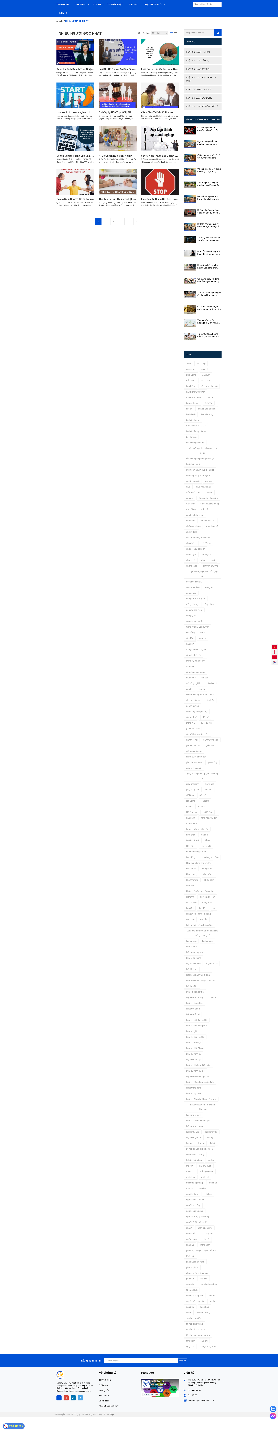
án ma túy (191, 369)
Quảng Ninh (191, 1290)
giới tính (190, 795)
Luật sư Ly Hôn (193, 1093)
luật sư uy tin (211, 1132)
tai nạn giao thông (194, 1324)
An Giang (201, 363)
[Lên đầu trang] (241, 1427)
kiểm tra (190, 897)
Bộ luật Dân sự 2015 (196, 425)
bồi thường (191, 437)
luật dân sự (207, 941)
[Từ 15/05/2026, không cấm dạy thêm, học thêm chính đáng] (190, 336)
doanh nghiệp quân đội (196, 711)
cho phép (190, 543)
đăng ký (190, 644)
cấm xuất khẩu (193, 492)
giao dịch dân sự (194, 762)
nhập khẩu (191, 1233)
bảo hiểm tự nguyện (195, 392)
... (121, 222)
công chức (191, 593)
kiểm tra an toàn (207, 897)
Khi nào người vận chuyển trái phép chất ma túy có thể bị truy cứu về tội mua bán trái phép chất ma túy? (209, 129)
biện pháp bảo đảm (207, 408)
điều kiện (210, 700)
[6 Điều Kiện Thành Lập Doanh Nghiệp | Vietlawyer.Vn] (160, 138)
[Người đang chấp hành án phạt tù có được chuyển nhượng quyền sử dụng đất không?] (190, 144)
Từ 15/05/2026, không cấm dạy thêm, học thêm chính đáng (209, 335)
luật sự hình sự (193, 1059)
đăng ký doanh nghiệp (196, 649)
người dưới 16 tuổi (195, 1199)
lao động (203, 908)
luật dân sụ (191, 941)
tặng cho (190, 1346)
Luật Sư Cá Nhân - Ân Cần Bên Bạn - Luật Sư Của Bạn (129, 69)
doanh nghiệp (192, 706)
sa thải (213, 1301)
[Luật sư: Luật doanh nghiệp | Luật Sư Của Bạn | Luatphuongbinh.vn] (75, 95)
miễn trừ (205, 1177)
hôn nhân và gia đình (196, 851)
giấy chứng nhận (194, 768)
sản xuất (190, 1307)
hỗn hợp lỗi (206, 846)
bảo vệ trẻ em (192, 403)
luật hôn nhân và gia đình (198, 975)
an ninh (204, 369)
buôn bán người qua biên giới (200, 470)
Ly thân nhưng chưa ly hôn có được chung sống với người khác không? (209, 225)
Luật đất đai (191, 946)
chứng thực (191, 566)
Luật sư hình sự (193, 1054)
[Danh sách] (175, 33)
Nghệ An (203, 1188)
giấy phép (209, 784)
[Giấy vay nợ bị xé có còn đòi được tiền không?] (190, 158)
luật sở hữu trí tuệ (194, 997)
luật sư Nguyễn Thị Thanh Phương (202, 1107)
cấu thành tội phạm (195, 515)
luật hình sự (191, 969)
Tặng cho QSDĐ (208, 1346)
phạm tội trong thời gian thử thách (202, 1250)
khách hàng (191, 874)
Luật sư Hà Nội (193, 1042)
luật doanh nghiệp (194, 952)
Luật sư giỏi (191, 1031)
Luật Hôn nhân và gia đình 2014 (201, 980)
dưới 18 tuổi (206, 723)
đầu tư (202, 689)
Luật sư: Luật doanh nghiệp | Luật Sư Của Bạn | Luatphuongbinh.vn (93, 112)
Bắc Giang (191, 375)
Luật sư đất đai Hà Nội (196, 1020)
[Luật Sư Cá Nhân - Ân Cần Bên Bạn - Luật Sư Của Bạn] (118, 52)
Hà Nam (205, 801)
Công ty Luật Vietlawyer (197, 627)
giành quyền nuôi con (196, 756)
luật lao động (192, 986)
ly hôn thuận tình (194, 1160)
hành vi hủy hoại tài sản (197, 829)
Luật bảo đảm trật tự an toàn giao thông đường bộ (202, 933)
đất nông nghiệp (193, 683)
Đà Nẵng (190, 632)
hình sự (204, 834)
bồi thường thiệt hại (195, 442)
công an (209, 587)
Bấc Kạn (206, 375)
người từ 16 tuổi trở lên (197, 1222)
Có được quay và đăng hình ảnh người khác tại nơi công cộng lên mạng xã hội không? (208, 280)
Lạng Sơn (207, 902)
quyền (212, 1295)
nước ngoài (191, 1239)
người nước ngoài (194, 1211)
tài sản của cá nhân (195, 1329)
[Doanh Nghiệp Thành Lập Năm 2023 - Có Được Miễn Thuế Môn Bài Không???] (75, 138)
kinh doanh (191, 902)
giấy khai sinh (192, 784)
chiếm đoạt (191, 532)
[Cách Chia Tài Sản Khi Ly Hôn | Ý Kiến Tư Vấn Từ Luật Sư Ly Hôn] (160, 95)
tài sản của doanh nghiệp (198, 1335)
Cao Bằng (191, 509)
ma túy (189, 1166)
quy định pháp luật (194, 1295)
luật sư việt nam (193, 1137)
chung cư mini (208, 560)
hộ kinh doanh (192, 840)
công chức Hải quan (195, 598)
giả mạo (210, 745)
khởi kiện (190, 885)
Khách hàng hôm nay (108, 1406)
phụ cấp (190, 1278)
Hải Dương (191, 812)
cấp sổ (204, 509)
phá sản (190, 1245)
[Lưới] (171, 33)
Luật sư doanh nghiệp (196, 1025)
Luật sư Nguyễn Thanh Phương (201, 1099)
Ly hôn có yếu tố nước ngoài (199, 1149)
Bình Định (190, 414)
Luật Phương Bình (195, 992)
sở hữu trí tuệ (203, 1312)
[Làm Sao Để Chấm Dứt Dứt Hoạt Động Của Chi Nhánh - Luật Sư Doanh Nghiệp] (160, 182)
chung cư (206, 554)
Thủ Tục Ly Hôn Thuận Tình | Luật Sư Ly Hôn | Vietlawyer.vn (132, 199)
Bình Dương (207, 414)
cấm (188, 486)
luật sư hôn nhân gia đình (198, 1076)
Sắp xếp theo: (143, 33)
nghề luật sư (192, 1194)
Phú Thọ (203, 1278)
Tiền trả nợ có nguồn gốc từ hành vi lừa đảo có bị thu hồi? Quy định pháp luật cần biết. (209, 294)
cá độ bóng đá (193, 481)
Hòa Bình (190, 846)
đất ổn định (212, 683)
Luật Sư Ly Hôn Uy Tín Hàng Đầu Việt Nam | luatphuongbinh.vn (176, 69)
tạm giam (190, 1341)
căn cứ (189, 498)
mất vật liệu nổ (206, 1171)
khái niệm (207, 874)
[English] (274, 652)
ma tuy (210, 1160)
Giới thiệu (103, 1385)
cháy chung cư (208, 520)
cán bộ (209, 492)
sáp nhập (204, 1307)
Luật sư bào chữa (194, 1003)
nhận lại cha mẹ (204, 1228)
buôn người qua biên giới (198, 475)
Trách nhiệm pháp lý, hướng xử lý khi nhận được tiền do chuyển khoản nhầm (207, 321)
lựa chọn (190, 919)
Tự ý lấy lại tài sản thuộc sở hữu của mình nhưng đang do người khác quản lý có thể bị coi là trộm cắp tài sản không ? (209, 239)
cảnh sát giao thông (209, 503)
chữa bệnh (191, 554)
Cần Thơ (190, 503)
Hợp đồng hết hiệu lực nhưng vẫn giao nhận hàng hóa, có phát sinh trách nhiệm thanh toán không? (208, 266)
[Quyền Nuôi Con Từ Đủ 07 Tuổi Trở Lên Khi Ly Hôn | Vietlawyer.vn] (75, 182)
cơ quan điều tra (194, 581)
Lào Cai (189, 908)
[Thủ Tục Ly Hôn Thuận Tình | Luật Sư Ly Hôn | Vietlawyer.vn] (118, 182)
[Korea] (274, 662)
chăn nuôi (190, 520)
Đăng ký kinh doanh (195, 660)
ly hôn (213, 1143)
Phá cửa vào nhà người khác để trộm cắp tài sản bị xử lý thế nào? (209, 252)
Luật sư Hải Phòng (195, 1048)
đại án (203, 632)
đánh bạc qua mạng (195, 672)
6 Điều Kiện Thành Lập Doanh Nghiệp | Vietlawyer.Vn (170, 156)
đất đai (204, 677)
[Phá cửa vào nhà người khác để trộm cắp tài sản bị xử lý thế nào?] (190, 253)
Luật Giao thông (193, 958)
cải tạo (208, 481)
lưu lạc (189, 1143)
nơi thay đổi (207, 1233)
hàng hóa (190, 818)
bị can (189, 408)
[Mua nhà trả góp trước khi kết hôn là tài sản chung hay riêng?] (190, 199)
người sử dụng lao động (197, 1216)
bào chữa (205, 380)
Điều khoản (104, 1395)
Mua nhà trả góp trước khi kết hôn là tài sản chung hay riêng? (208, 197)
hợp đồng (190, 857)
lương (210, 1137)
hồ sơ (208, 840)
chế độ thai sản (193, 526)
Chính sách (104, 1401)
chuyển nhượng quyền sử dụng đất (202, 573)
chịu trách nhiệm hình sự (198, 537)
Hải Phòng (207, 812)
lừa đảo (203, 919)
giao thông (212, 762)
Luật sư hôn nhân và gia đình (200, 1082)
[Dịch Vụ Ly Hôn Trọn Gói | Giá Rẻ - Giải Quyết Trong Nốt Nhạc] (118, 95)
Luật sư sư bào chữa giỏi (198, 1120)
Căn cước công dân (208, 498)
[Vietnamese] (274, 647)
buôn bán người (193, 464)
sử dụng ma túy (193, 1318)
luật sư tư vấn (192, 1132)
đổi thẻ (206, 717)
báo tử (210, 397)
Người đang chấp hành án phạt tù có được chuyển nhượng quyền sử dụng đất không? (208, 142)
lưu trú (201, 1143)
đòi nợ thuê (191, 717)
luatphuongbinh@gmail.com (201, 1400)
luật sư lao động (193, 1087)
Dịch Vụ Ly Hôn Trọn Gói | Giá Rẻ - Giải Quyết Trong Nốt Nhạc (132, 112)
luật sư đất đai (193, 1014)
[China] (274, 657)
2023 (188, 363)
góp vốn (203, 795)
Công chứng (192, 604)
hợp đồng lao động (209, 857)
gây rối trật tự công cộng (197, 734)
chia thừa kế (212, 526)
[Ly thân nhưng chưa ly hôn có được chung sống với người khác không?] (190, 226)
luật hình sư (211, 963)
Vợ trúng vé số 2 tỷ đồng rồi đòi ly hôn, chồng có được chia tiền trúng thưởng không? (209, 170)
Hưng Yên (207, 868)
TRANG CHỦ (105, 1380)
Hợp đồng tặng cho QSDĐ (198, 863)
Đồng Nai (190, 723)
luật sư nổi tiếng (193, 1115)
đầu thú (189, 689)
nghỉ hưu (208, 1194)
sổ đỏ (188, 1312)
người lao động (193, 1205)
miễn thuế (190, 1177)
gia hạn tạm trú (193, 745)
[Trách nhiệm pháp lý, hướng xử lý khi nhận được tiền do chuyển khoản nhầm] (190, 323)
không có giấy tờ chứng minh (200, 891)
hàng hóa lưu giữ (209, 818)
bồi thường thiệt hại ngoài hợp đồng (203, 450)
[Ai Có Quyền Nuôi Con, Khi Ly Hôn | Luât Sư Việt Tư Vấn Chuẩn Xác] (118, 138)
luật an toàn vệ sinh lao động (199, 925)
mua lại (189, 1188)
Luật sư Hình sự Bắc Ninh (198, 1065)
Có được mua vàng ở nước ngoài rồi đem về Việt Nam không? (208, 307)
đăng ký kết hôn (193, 655)
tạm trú (204, 1341)
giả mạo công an (194, 751)
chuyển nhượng (210, 566)
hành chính (191, 823)
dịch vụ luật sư (193, 700)
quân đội (190, 1284)
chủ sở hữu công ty (195, 549)
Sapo (112, 1414)
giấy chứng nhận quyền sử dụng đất (202, 775)
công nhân (209, 604)
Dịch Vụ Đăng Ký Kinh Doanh (200, 694)
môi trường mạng (194, 1182)
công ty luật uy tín (194, 621)
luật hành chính (193, 963)
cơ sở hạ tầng (193, 587)
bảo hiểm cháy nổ (209, 386)
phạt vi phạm (192, 1267)
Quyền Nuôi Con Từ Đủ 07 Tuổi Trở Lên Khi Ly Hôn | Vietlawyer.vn (92, 199)
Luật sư (212, 997)
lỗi (214, 908)
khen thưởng (192, 880)
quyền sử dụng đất (195, 1301)
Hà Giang (190, 801)
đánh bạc (190, 666)
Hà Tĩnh (201, 806)
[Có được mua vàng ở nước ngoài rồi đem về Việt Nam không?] (190, 309)
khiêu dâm (209, 880)
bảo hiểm (190, 386)
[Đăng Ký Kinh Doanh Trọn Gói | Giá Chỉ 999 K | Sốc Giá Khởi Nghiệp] (75, 52)
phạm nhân (205, 1245)
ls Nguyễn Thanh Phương (198, 913)
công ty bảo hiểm (194, 610)
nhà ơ (189, 1228)
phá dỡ (206, 1239)
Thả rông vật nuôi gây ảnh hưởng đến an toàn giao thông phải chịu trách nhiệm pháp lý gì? (209, 184)
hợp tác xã (191, 868)
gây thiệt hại (191, 740)
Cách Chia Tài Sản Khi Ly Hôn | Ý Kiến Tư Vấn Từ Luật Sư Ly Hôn (177, 112)
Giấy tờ (208, 789)
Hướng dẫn (104, 1390)
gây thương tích (210, 740)
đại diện (189, 638)
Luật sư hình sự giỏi (195, 1071)
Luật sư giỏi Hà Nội (195, 1037)
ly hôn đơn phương (195, 1154)
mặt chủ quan (205, 1166)
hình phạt (190, 834)
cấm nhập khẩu (203, 486)
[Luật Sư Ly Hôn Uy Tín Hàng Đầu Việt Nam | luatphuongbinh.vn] (160, 52)
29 (129, 222)
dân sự (202, 638)
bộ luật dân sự (193, 420)
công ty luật (191, 615)
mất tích (190, 1171)
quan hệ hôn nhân (208, 1284)
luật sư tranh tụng (194, 1126)
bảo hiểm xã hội (193, 397)
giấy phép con (192, 789)
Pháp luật (190, 1256)
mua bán (213, 1182)
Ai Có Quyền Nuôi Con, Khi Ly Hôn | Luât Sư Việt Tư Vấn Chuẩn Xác (136, 156)
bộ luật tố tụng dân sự (196, 431)
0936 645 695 (194, 1390)
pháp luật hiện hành (195, 1261)
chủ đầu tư (206, 543)
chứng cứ (190, 560)
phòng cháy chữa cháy (197, 1273)
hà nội (189, 806)
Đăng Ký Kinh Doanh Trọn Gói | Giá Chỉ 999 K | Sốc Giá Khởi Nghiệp (93, 69)
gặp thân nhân (193, 728)
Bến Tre (208, 403)
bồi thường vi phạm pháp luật (200, 458)
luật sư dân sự (193, 1008)
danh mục (191, 677)
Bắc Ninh (190, 380)
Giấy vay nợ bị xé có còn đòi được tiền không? (209, 156)
